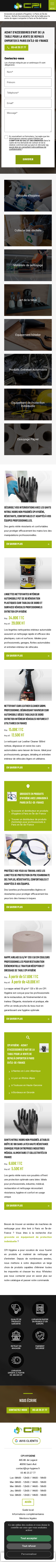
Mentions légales (28, 1518)
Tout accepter (29, 1538)
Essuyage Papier (28, 439)
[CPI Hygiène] (28, 6)
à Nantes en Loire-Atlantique (26, 1071)
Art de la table (28, 300)
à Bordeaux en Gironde (23, 1092)
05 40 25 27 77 (39, 1410)
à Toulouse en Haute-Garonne (26, 1085)
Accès (28, 1502)
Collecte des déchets (28, 230)
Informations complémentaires (28, 1514)
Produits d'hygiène (28, 195)
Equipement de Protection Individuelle (28, 404)
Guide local (28, 1510)
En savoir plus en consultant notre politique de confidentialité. (29, 147)
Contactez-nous (18, 1410)
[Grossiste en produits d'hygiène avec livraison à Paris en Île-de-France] (12, 796)
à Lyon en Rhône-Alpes (23, 1078)
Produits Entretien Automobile (28, 369)
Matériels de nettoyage (28, 265)
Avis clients (28, 1441)
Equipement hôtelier (28, 335)
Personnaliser (29, 1554)
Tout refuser (29, 1546)
